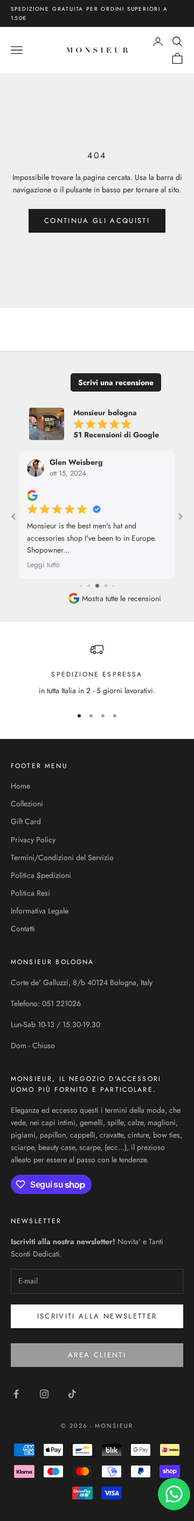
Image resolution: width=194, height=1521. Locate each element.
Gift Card (26, 821)
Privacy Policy (33, 839)
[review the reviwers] (32, 496)
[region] (97, 669)
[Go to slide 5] (88, 585)
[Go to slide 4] (81, 586)
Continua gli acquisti (97, 220)
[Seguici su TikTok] (72, 1394)
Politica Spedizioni (41, 875)
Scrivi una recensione (116, 382)
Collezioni (27, 803)
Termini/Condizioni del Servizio (62, 857)
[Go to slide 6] (97, 586)
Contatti (23, 928)
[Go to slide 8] (113, 586)
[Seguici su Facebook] (16, 1394)
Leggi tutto (43, 565)
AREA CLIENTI (97, 1355)
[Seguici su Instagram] (44, 1394)
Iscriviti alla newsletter (97, 1316)
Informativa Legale (39, 910)
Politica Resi (30, 893)
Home (20, 785)
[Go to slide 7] (106, 585)
